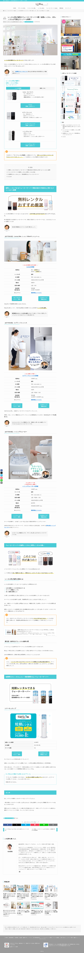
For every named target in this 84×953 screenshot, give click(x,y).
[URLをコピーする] (53, 825)
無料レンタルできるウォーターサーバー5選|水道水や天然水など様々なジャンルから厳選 (29, 170)
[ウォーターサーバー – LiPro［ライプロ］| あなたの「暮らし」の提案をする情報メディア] (42, 4)
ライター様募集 (56, 937)
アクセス (30, 937)
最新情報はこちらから (36, 510)
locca (17, 818)
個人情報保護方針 (36, 937)
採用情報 (16, 937)
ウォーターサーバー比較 (29, 21)
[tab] (18, 88)
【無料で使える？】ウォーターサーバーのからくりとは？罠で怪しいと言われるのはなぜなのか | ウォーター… (35, 630)
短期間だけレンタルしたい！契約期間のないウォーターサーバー (23, 174)
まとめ (10, 176)
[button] (7, 825)
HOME (6, 937)
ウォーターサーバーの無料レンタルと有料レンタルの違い (22, 172)
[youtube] (19, 872)
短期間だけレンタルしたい (21, 71)
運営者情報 (11, 937)
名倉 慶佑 (10, 851)
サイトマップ (42, 938)
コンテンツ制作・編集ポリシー (73, 937)
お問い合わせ (62, 937)
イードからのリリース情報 (46, 937)
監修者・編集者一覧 (23, 937)
